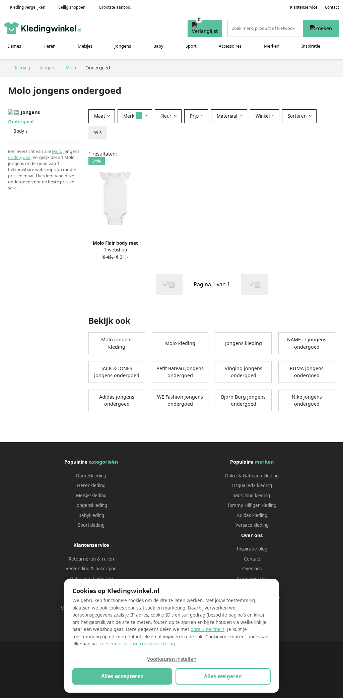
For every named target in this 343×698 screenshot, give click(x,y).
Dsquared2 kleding (252, 485)
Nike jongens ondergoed (307, 400)
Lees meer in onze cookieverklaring (137, 644)
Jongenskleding (91, 505)
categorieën (103, 462)
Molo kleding (180, 343)
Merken (271, 46)
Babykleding (91, 515)
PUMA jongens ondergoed (307, 372)
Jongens (123, 46)
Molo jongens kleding (117, 343)
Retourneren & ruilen (91, 559)
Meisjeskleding (91, 495)
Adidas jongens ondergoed (116, 400)
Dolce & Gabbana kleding (252, 476)
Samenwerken (251, 579)
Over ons (252, 569)
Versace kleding (252, 525)
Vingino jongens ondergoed (243, 372)
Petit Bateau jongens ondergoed (180, 372)
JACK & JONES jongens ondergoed (116, 372)
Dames (14, 46)
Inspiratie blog (252, 549)
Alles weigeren (223, 676)
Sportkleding (91, 525)
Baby (158, 46)
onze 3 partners (207, 629)
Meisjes (85, 46)
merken (264, 462)
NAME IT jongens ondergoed (306, 343)
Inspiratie (310, 46)
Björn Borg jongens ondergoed (243, 400)
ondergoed (19, 157)
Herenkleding (91, 485)
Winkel (263, 116)
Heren (50, 46)
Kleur (166, 116)
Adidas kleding (252, 515)
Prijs (195, 116)
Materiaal (227, 116)
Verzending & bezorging (91, 569)
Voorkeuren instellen (171, 658)
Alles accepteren (122, 676)
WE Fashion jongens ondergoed (180, 400)
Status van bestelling (91, 579)
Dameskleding (91, 476)
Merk (131, 116)
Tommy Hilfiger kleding (251, 505)
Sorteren (298, 116)
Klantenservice (304, 7)
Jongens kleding (243, 343)
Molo (57, 151)
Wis (97, 132)
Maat (100, 116)
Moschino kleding (252, 495)
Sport (191, 46)
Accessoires (230, 46)
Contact (332, 7)
